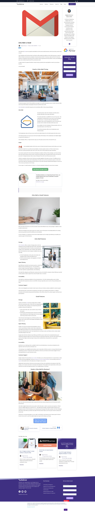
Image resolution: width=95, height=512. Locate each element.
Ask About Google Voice (40, 169)
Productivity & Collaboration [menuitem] (48, 488)
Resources (51, 4)
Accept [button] (66, 509)
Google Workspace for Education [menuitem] (49, 493)
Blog (61, 4)
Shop (65, 4)
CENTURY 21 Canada (40, 181)
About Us (57, 4)
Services (41, 4)
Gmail (40, 45)
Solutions (46, 4)
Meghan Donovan (69, 15)
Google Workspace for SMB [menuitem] (48, 491)
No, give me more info (31, 506)
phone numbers (34, 357)
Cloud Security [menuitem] (45, 489)
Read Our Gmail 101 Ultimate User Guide (40, 420)
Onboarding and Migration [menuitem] (48, 484)
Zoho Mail (20, 107)
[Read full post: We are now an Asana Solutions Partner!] (47, 442)
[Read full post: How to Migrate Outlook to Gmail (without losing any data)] (28, 443)
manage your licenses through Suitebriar (42, 359)
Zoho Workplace (22, 245)
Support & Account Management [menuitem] (49, 486)
